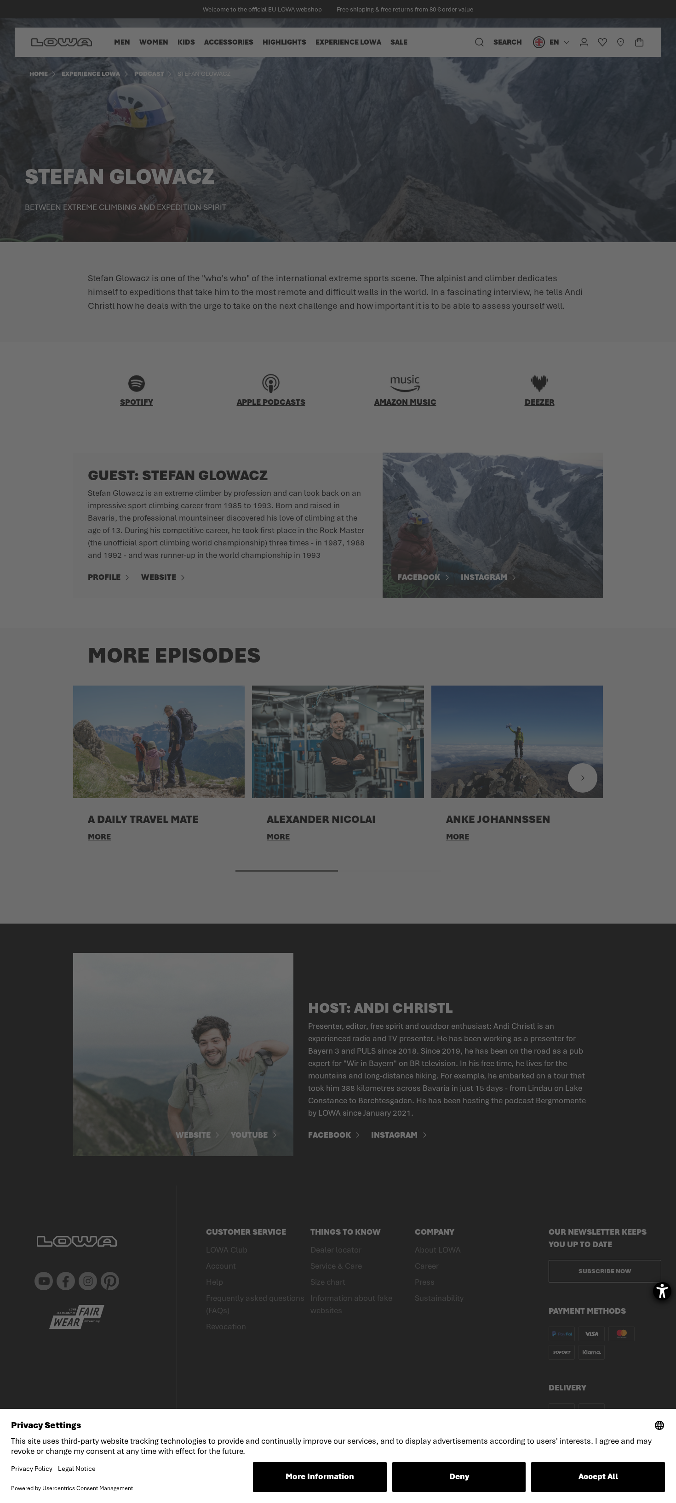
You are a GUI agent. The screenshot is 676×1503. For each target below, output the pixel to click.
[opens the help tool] (662, 1291)
